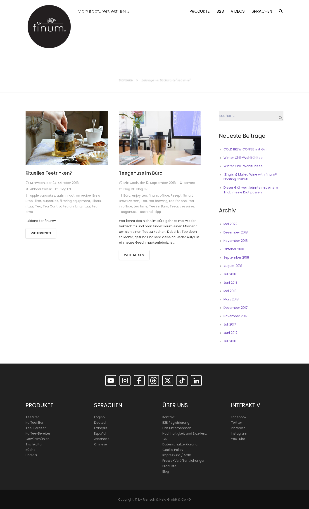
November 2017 (235, 316)
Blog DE (129, 189)
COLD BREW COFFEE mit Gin (244, 149)
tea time (140, 206)
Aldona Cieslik (41, 189)
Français (100, 428)
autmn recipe (80, 195)
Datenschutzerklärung (179, 444)
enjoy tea (139, 195)
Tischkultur (34, 444)
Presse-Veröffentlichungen (183, 460)
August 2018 (232, 266)
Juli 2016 (229, 341)
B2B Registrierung (175, 422)
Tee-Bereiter (36, 428)
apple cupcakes (42, 195)
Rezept (176, 195)
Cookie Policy (172, 449)
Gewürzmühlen (38, 439)
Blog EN (65, 189)
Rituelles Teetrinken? (49, 173)
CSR (165, 439)
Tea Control (52, 206)
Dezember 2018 (235, 232)
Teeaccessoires (182, 206)
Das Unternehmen (176, 428)
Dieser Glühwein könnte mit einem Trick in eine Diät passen (250, 190)
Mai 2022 (230, 224)
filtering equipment (75, 201)
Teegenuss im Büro (140, 173)
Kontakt (168, 417)
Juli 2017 (229, 324)
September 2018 (236, 257)
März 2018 (231, 299)
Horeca (31, 455)
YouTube (238, 439)
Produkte (169, 466)
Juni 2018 (230, 282)
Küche (31, 449)
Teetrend (145, 211)
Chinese (100, 444)
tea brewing (158, 201)
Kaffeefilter (34, 422)
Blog (165, 471)
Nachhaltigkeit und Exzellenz (184, 433)
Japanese (101, 439)
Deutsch (100, 422)
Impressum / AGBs (177, 455)
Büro (127, 195)
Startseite (126, 80)
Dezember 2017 (235, 307)
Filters (96, 201)
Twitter (236, 422)
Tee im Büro (158, 206)
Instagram (239, 433)
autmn (62, 195)
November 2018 (235, 240)
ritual (29, 206)
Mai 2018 (230, 291)
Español (100, 433)
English (99, 417)
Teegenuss (127, 211)
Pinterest (238, 428)
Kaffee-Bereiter (38, 433)
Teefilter (32, 417)
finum (153, 195)
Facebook (238, 417)
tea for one (178, 201)
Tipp (157, 211)
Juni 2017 (230, 333)
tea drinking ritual (76, 206)
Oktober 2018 (233, 249)
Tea (38, 206)
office (164, 195)
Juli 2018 (229, 274)
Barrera (189, 183)
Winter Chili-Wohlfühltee (243, 157)
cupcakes (50, 201)
